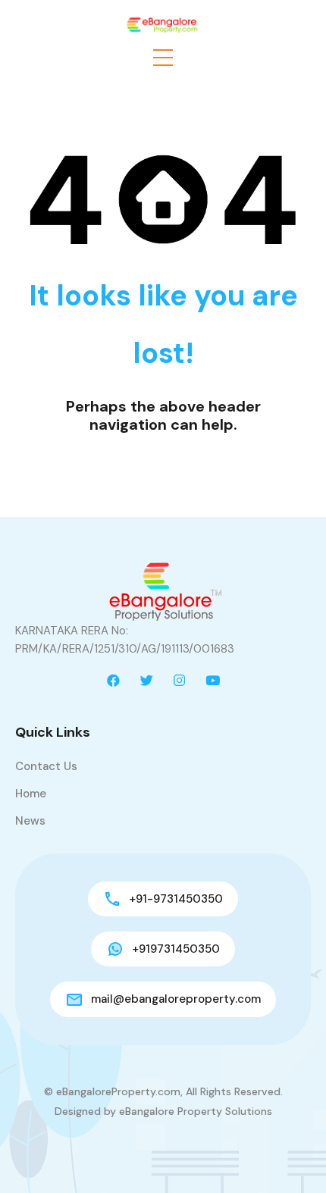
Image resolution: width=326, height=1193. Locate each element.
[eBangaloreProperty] (163, 23)
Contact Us (46, 766)
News (30, 820)
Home (30, 793)
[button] (163, 58)
